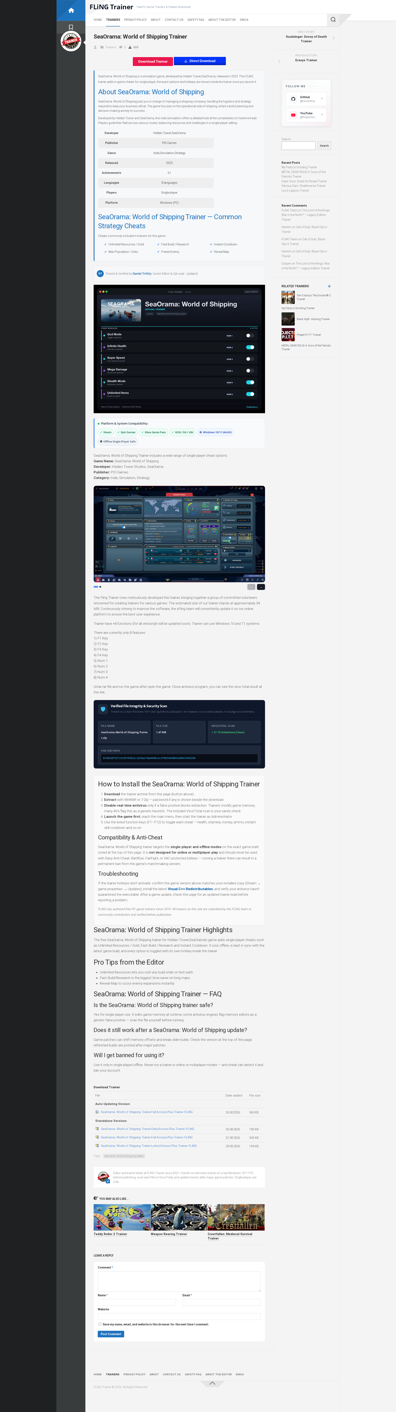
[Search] (333, 20)
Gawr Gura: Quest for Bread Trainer (304, 181)
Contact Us (174, 19)
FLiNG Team (289, 210)
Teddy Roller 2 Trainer (110, 1234)
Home (98, 19)
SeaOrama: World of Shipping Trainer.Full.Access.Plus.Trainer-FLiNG (147, 1112)
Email (187, 1295)
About (156, 19)
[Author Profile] (71, 41)
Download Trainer (153, 61)
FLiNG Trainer (111, 7)
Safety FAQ (195, 19)
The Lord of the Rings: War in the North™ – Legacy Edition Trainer (306, 215)
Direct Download (203, 61)
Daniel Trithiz (142, 273)
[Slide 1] (96, 587)
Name (102, 1295)
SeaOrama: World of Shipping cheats (124, 1156)
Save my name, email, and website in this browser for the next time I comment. (156, 1324)
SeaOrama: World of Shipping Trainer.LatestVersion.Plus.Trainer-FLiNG (149, 1146)
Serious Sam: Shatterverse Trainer (304, 185)
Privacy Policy (135, 19)
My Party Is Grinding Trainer (299, 167)
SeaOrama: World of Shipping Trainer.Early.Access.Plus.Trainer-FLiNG (147, 1129)
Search (286, 139)
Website (103, 1309)
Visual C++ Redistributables (190, 889)
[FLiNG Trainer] (71, 10)
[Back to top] (212, 1384)
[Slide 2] (100, 587)
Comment (105, 1267)
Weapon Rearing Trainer (169, 1234)
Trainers (113, 19)
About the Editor (222, 19)
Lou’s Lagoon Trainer (295, 190)
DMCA (244, 19)
